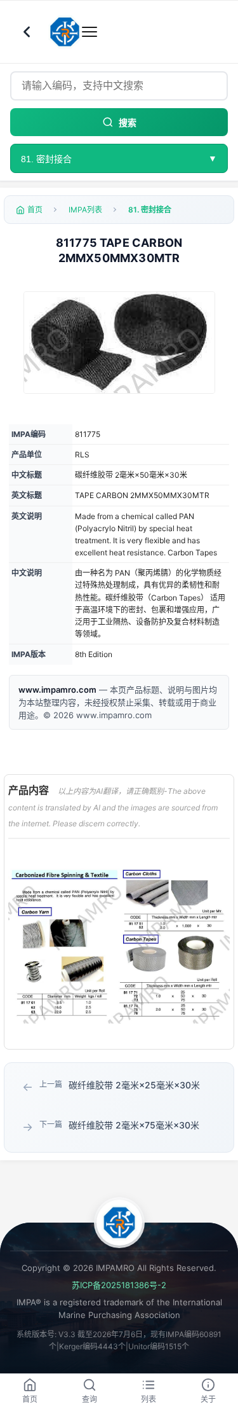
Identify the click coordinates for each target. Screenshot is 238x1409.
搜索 (127, 123)
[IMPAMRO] (119, 1222)
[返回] (27, 32)
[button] (119, 342)
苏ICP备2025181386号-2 (119, 1285)
